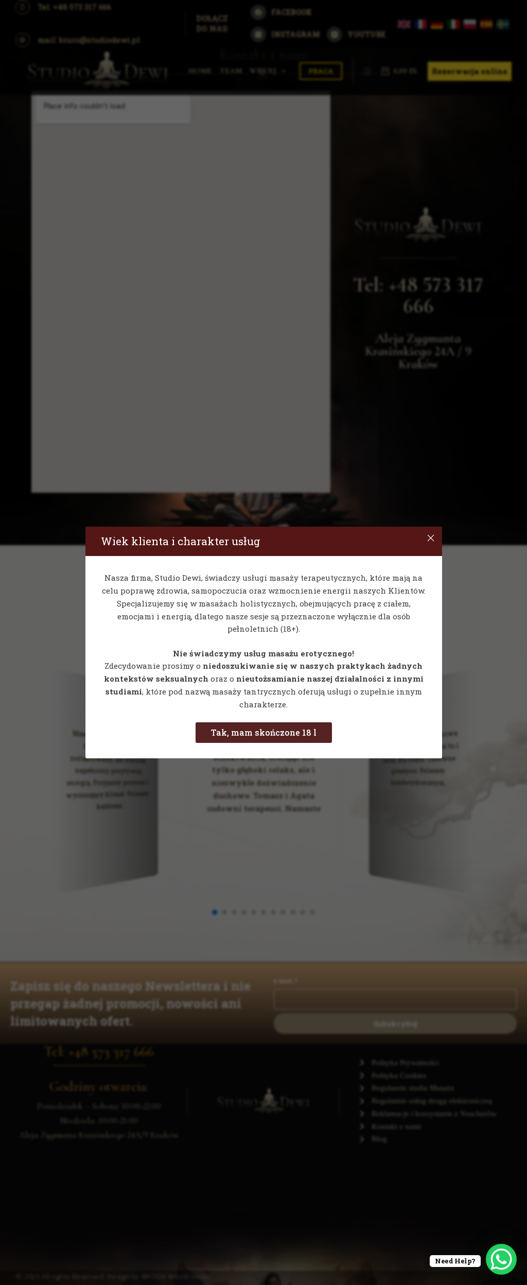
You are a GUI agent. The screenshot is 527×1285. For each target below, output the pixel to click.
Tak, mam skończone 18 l (264, 732)
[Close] (431, 538)
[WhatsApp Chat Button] (501, 1259)
